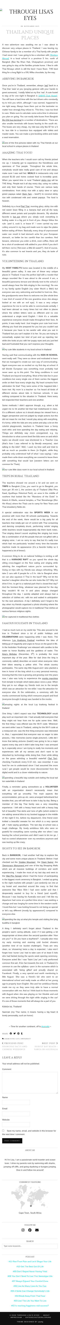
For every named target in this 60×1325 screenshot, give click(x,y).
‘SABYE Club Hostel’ (47, 96)
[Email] (37, 1230)
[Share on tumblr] (22, 1034)
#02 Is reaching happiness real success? (30, 1306)
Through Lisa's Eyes (28, 1315)
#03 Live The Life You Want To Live (30, 1301)
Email (4, 1108)
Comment (6, 1069)
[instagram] (23, 1230)
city (18, 1039)
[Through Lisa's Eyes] (30, 11)
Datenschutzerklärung (38, 1317)
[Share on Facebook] (11, 1034)
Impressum (16, 1317)
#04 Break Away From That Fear (30, 1296)
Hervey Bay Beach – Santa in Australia (46, 1046)
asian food (9, 1039)
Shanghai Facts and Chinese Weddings (14, 1046)
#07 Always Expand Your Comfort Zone (30, 1281)
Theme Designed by (30, 1322)
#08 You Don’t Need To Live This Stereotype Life (30, 1276)
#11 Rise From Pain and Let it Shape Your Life (30, 1261)
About (46, 1315)
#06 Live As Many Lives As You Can (30, 1286)
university (26, 1039)
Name (5, 1097)
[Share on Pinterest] (18, 1034)
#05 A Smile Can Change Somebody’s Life (30, 1291)
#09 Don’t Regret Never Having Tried (30, 1271)
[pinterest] (29, 1230)
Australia (45, 1026)
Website (6, 1120)
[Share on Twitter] (15, 1034)
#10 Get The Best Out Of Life (30, 1266)
